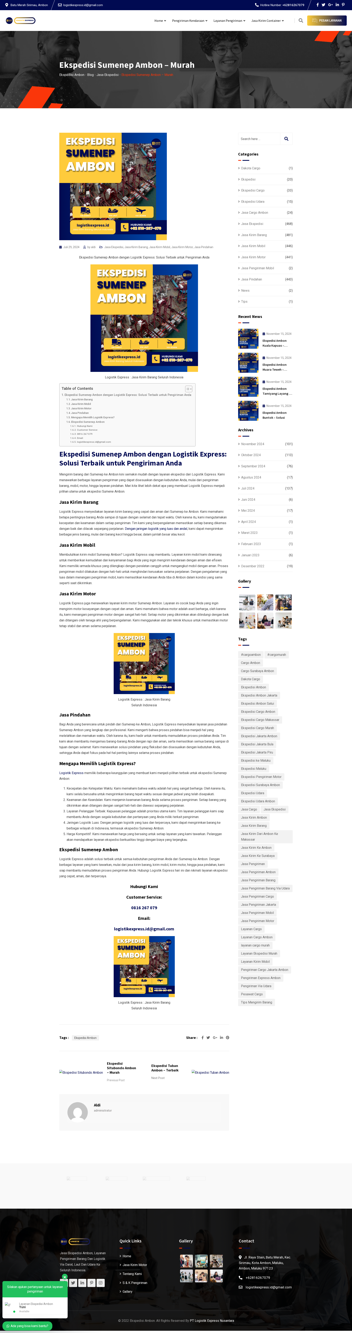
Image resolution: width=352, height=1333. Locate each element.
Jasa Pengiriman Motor (257, 921)
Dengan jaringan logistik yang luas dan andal (156, 529)
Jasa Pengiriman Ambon (258, 872)
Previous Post (116, 1080)
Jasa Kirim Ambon (254, 817)
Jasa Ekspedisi (113, 247)
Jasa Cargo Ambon (254, 213)
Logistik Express (71, 773)
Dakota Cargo (250, 168)
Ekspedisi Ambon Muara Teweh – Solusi (275, 369)
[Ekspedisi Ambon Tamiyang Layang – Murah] (248, 387)
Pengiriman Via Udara (256, 986)
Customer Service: (87, 429)
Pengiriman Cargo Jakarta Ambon (264, 970)
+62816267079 (293, 5)
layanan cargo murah (255, 945)
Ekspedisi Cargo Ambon (258, 712)
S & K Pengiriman (135, 1283)
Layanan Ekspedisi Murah (259, 953)
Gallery (127, 1292)
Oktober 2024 (251, 455)
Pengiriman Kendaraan (188, 21)
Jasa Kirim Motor (182, 247)
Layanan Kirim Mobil (255, 962)
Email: (80, 438)
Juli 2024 (247, 488)
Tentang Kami (132, 1274)
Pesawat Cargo (252, 994)
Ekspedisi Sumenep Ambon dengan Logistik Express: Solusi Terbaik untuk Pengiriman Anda (128, 395)
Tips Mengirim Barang (256, 1002)
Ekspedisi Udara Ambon (258, 801)
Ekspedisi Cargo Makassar (260, 720)
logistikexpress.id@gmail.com (83, 5)
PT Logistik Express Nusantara (212, 1321)
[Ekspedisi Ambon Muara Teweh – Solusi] (248, 363)
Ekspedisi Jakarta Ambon (259, 736)
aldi (93, 247)
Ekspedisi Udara (252, 202)
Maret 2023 (249, 533)
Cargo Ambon (250, 663)
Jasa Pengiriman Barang (258, 880)
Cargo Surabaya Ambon (257, 671)
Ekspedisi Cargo (253, 190)
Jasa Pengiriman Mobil (257, 268)
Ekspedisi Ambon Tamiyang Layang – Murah (276, 393)
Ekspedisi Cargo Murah (257, 728)
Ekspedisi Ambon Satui (257, 703)
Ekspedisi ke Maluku (256, 760)
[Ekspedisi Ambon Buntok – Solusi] (248, 411)
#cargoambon (251, 655)
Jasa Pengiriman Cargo (257, 896)
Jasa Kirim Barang (136, 247)
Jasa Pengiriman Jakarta (258, 905)
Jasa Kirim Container (266, 21)
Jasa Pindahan (203, 247)
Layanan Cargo (251, 929)
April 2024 (248, 522)
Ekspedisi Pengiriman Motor (261, 777)
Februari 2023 (251, 544)
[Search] (301, 20)
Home (158, 21)
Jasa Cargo (249, 809)
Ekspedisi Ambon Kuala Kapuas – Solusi (275, 345)
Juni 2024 (248, 500)
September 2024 (253, 466)
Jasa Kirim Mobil (159, 247)
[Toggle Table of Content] (186, 389)
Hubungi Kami (84, 426)
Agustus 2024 (251, 477)
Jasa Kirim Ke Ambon (256, 848)
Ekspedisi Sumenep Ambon (87, 421)
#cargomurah (276, 655)
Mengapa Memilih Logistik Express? (92, 417)
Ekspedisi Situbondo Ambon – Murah (121, 1068)
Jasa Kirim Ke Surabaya (258, 856)
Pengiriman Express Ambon (260, 978)
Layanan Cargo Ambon (257, 937)
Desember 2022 (252, 566)
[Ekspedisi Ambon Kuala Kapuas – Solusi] (248, 339)
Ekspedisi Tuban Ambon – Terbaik (165, 1067)
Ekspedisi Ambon (85, 1037)
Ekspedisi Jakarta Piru (257, 752)
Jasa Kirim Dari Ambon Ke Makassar (259, 836)
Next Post (158, 1078)
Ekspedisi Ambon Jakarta (259, 695)
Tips (244, 301)
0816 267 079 (84, 434)
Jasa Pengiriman (253, 864)
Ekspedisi (248, 179)
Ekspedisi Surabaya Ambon (260, 785)
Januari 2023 (250, 555)
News (245, 290)
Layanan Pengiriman (227, 21)
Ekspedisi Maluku (253, 769)
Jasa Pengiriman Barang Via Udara (265, 888)
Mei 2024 (248, 511)
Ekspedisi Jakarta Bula (257, 744)
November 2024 (252, 444)
